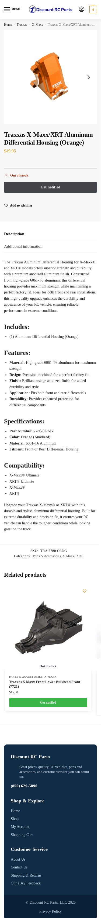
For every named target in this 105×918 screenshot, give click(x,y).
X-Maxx (37, 25)
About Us (18, 859)
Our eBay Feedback (26, 883)
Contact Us (19, 867)
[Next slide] (88, 77)
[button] (92, 9)
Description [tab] (14, 234)
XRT (79, 556)
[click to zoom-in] (50, 77)
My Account (20, 827)
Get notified (48, 702)
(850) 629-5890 (24, 786)
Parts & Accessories (47, 556)
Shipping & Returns (26, 875)
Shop (15, 819)
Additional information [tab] (23, 246)
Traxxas (22, 25)
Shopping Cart (22, 835)
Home (8, 25)
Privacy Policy (50, 911)
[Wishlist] (84, 591)
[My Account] (81, 9)
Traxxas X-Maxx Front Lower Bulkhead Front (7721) (44, 684)
